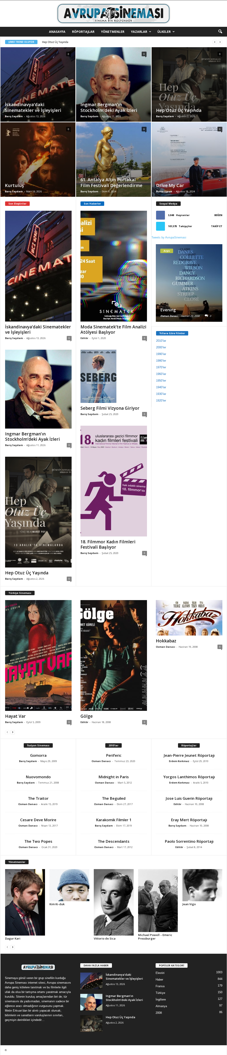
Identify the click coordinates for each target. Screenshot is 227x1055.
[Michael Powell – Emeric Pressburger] (158, 900)
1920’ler (161, 400)
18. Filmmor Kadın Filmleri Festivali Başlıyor (107, 544)
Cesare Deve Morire (38, 819)
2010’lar (161, 340)
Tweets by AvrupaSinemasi (168, 237)
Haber (159, 979)
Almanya (161, 1006)
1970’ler (161, 367)
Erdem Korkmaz (179, 761)
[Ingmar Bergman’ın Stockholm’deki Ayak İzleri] (113, 91)
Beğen (218, 215)
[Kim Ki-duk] (69, 885)
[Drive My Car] (189, 166)
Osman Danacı (169, 316)
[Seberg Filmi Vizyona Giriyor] (113, 376)
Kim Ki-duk (57, 904)
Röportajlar (83, 31)
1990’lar (161, 354)
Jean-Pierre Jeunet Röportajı (189, 755)
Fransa (160, 986)
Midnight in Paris (113, 776)
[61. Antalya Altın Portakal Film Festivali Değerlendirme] (113, 166)
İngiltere (161, 999)
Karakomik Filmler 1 (113, 819)
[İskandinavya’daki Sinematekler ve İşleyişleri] (37, 91)
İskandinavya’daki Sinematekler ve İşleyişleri (38, 329)
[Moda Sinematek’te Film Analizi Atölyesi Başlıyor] (113, 266)
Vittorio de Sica (104, 938)
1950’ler (161, 380)
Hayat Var (15, 716)
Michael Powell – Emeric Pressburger (155, 936)
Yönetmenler (112, 31)
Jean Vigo (189, 904)
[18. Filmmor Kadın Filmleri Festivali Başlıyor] (113, 481)
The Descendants (113, 841)
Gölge (86, 716)
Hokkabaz (166, 641)
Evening (168, 309)
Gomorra (38, 755)
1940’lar (161, 387)
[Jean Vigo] (202, 885)
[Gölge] (113, 655)
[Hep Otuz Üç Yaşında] (189, 91)
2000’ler (161, 347)
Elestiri (160, 973)
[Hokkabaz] (189, 618)
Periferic (113, 755)
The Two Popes (38, 841)
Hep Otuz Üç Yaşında (26, 573)
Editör (84, 338)
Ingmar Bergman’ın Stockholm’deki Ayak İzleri (32, 436)
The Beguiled (113, 798)
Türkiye (160, 993)
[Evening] (189, 293)
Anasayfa (57, 31)
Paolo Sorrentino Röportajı (189, 841)
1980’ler (161, 360)
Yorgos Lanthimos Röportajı (189, 776)
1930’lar (161, 394)
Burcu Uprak (164, 191)
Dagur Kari (12, 938)
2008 (159, 1012)
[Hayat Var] (38, 655)
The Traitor (38, 798)
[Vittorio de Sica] (114, 902)
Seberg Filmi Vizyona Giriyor (109, 408)
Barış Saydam (14, 116)
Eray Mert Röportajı (189, 819)
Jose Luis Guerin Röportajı (189, 798)
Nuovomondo (38, 776)
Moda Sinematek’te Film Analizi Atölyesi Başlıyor (113, 329)
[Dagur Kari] (25, 902)
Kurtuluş (47, 42)
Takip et (216, 226)
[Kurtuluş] (37, 166)
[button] (220, 32)
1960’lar (161, 374)
